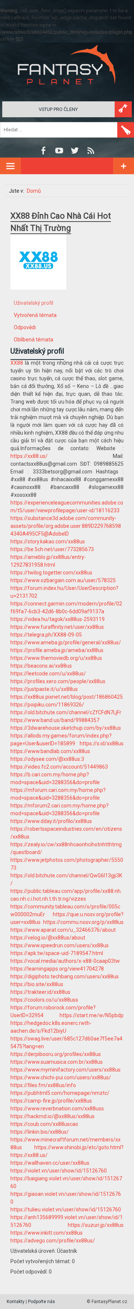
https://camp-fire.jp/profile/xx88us (51, 1101)
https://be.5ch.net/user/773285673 (52, 549)
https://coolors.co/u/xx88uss (44, 1000)
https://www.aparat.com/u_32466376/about (63, 930)
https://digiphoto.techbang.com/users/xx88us (64, 976)
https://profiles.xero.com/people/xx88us (57, 681)
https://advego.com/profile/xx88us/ (52, 1241)
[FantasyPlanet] (67, 90)
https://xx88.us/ (29, 456)
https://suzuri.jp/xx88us (96, 1225)
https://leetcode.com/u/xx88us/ (48, 674)
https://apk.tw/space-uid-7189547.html (56, 953)
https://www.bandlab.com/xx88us (50, 751)
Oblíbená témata (33, 340)
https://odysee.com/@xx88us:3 (47, 759)
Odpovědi (25, 327)
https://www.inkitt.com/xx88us (46, 1233)
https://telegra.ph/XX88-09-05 (46, 635)
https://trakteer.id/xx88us (40, 992)
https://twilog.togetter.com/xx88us (51, 573)
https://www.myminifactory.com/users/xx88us (65, 1070)
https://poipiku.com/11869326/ (47, 705)
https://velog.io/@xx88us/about (47, 938)
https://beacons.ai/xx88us (41, 666)
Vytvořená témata (35, 315)
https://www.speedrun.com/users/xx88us (59, 945)
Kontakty (16, 1301)
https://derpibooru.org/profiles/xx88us (55, 1054)
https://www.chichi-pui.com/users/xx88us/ (60, 1077)
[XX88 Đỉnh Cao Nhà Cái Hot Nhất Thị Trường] (38, 295)
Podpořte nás (41, 1301)
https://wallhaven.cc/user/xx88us (49, 1163)
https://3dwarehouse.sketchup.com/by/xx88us (65, 728)
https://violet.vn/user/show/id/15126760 (58, 1171)
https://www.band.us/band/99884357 (54, 720)
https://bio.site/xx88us (36, 984)
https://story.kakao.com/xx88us (47, 541)
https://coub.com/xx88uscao (44, 1124)
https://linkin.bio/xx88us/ (39, 1132)
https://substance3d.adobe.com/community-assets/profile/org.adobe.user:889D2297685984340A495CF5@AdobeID (65, 526)
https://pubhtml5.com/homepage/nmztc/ (59, 1093)
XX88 (16, 363)
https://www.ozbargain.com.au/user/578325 (63, 580)
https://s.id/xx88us (102, 743)
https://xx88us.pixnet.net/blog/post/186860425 (66, 697)
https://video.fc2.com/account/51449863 (59, 767)
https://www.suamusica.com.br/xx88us (56, 1062)
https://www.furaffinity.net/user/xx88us (57, 627)
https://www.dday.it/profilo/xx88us (51, 821)
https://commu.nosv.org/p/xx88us (83, 922)
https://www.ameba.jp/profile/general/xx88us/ (65, 642)
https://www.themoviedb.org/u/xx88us (56, 658)
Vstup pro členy (58, 109)
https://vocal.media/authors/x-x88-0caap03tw (65, 961)
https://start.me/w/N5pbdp (92, 1015)
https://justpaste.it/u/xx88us (44, 689)
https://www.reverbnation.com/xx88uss (57, 1108)
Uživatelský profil (33, 303)
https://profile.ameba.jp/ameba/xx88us (56, 650)
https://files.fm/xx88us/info (43, 1085)
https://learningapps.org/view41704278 (57, 969)
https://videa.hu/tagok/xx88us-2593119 (57, 619)
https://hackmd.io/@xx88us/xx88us (52, 1116)
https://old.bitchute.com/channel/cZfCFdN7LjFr (65, 712)
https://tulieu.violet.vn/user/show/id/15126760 (65, 1209)
